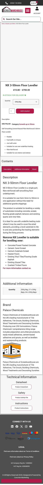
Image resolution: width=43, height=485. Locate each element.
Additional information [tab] (21, 169)
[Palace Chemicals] (12, 359)
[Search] (42, 19)
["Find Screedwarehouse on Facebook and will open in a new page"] (17, 426)
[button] (28, 10)
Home (3, 23)
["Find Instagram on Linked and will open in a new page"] (26, 426)
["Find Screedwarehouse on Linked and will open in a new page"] (12, 426)
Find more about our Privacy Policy (21, 457)
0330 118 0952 (16, 3)
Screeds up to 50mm (10, 23)
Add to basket (25, 111)
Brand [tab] (34, 169)
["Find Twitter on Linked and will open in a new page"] (21, 426)
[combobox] (21, 19)
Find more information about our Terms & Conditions (21, 451)
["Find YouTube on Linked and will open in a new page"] (31, 426)
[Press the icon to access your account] (37, 8)
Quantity (7, 101)
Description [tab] (7, 169)
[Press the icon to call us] (6, 3)
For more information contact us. (17, 268)
